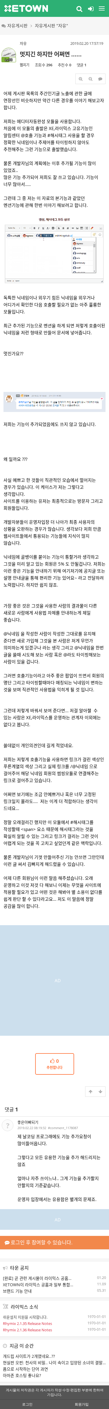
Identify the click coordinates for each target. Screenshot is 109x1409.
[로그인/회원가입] (90, 8)
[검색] (79, 8)
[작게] (90, 79)
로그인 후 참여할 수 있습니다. (41, 1242)
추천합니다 (54, 1064)
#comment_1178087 (63, 1128)
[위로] (90, 1092)
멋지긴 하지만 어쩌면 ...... (51, 54)
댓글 (11, 1109)
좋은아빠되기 (27, 1122)
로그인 (27, 1404)
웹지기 (24, 65)
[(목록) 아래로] (100, 1092)
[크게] (80, 79)
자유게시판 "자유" (51, 26)
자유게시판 (17, 26)
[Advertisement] (54, 979)
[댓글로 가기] (100, 79)
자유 (23, 43)
